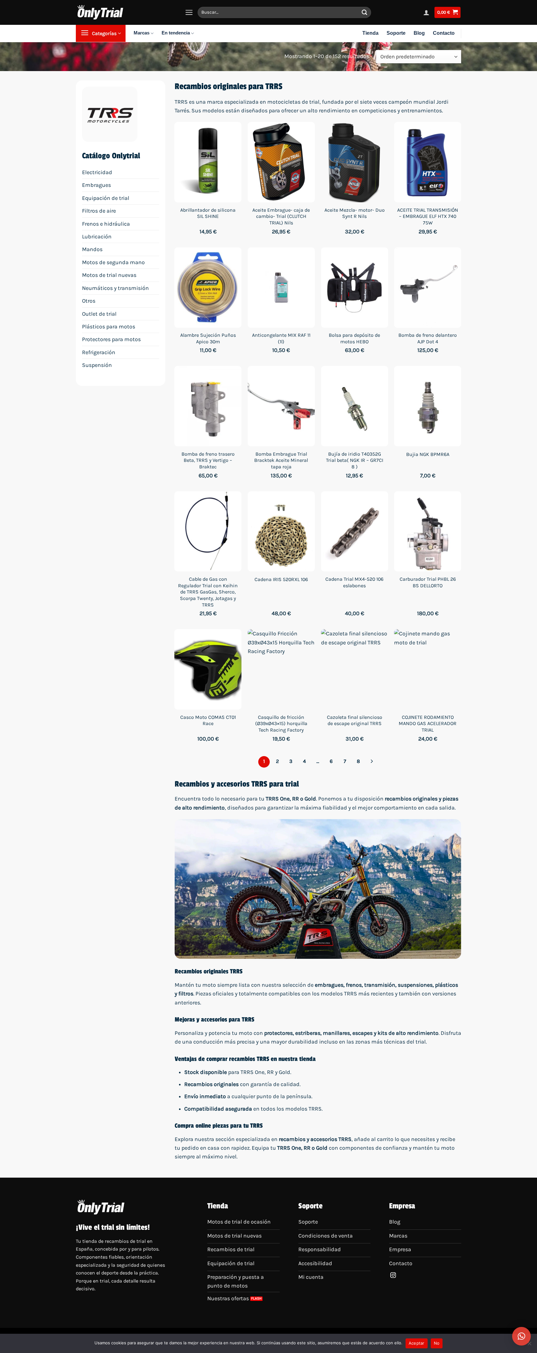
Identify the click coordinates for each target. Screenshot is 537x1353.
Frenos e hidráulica (106, 224)
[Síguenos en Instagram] (393, 1276)
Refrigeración (98, 352)
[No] (529, 1345)
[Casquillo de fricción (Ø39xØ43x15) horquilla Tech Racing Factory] (281, 669)
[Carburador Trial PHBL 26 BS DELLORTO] (427, 531)
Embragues (96, 185)
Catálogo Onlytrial (111, 156)
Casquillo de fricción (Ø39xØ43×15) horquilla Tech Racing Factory (281, 723)
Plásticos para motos (108, 326)
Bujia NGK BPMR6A (427, 454)
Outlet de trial (99, 314)
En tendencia (176, 33)
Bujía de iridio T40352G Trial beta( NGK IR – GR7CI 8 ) (354, 460)
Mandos (92, 249)
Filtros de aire (99, 211)
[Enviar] (364, 12)
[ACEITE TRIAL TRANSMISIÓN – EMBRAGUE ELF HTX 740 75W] (427, 162)
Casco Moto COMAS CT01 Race (208, 720)
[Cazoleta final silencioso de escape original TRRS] (354, 669)
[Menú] (189, 12)
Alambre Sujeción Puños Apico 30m (208, 338)
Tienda (370, 33)
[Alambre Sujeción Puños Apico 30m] (207, 287)
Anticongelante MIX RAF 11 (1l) (281, 338)
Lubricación (97, 236)
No (437, 1343)
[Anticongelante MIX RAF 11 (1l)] (281, 287)
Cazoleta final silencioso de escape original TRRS (354, 720)
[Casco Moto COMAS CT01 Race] (207, 669)
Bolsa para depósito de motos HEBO (354, 338)
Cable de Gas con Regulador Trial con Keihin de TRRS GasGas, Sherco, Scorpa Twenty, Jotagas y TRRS (208, 592)
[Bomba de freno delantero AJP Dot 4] (427, 287)
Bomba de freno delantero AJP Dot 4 (427, 338)
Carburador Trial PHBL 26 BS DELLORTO (428, 582)
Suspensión (97, 365)
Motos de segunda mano (113, 262)
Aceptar (417, 1343)
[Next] (372, 762)
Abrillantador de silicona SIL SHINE (208, 213)
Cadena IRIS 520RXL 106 (281, 579)
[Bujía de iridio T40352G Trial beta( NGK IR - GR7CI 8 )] (354, 406)
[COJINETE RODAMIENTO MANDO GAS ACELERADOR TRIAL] (427, 669)
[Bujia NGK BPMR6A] (427, 406)
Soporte (396, 33)
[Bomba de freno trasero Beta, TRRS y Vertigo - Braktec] (207, 406)
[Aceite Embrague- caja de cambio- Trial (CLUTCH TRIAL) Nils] (281, 162)
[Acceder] (426, 12)
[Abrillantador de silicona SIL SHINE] (207, 162)
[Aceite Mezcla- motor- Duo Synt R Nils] (354, 162)
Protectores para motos (111, 339)
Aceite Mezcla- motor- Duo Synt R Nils (354, 213)
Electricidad (97, 172)
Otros (88, 301)
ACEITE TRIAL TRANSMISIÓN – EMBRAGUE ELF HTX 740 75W (427, 216)
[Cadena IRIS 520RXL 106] (281, 531)
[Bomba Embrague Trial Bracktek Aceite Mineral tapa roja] (281, 406)
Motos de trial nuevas (109, 275)
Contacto (444, 33)
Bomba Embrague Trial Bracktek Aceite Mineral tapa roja (281, 460)
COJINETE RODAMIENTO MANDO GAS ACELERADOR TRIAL (428, 723)
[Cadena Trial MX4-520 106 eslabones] (354, 531)
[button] (521, 1336)
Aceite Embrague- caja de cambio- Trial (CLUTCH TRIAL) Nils (281, 216)
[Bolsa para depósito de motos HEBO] (354, 287)
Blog (419, 33)
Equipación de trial (105, 198)
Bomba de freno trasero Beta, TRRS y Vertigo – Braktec (208, 460)
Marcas (141, 33)
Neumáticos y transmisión (115, 288)
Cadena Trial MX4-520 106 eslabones (354, 582)
